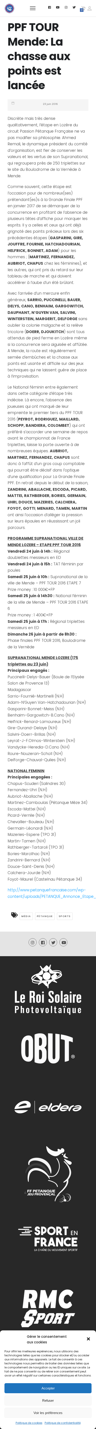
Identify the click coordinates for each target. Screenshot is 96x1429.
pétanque (45, 916)
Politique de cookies (29, 1423)
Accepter (48, 1388)
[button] (89, 1339)
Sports (65, 916)
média (26, 916)
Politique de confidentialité (63, 1423)
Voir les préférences (48, 1413)
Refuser (48, 1400)
